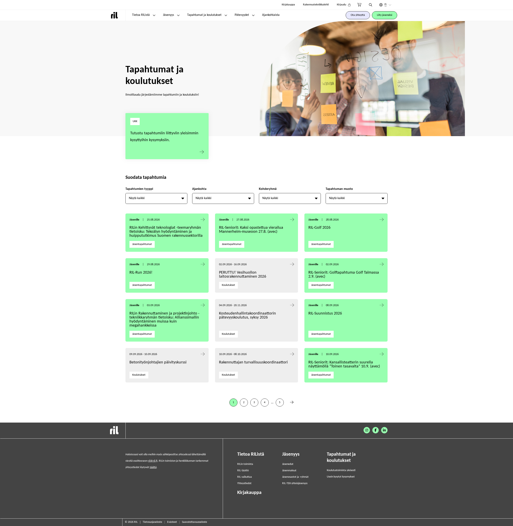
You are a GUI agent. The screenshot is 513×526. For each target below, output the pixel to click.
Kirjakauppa (288, 4)
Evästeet (172, 522)
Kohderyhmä (268, 189)
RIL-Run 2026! (140, 273)
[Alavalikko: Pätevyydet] (253, 15)
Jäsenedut (287, 464)
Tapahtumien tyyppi (139, 189)
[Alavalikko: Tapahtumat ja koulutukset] (225, 15)
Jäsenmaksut (289, 470)
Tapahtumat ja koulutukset (204, 15)
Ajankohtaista (271, 15)
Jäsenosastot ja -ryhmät (295, 476)
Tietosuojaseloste (152, 522)
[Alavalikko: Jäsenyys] (178, 15)
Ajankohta (199, 189)
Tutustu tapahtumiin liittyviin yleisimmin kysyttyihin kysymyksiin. (164, 136)
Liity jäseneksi (384, 15)
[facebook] (375, 430)
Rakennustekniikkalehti (316, 4)
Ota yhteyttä (358, 15)
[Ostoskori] (359, 4)
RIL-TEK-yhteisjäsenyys (294, 483)
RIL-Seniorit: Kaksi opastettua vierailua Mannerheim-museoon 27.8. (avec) (251, 230)
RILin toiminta (245, 464)
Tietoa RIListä (141, 15)
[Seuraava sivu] (292, 403)
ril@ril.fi (152, 460)
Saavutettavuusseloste (194, 522)
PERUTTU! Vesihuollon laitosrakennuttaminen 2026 (242, 275)
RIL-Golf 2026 (319, 228)
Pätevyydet (242, 15)
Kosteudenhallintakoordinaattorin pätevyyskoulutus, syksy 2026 (247, 316)
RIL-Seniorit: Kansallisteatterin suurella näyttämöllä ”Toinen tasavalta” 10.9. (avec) (344, 364)
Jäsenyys (168, 15)
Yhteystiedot (244, 483)
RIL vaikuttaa (244, 476)
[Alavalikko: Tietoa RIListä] (154, 15)
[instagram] (367, 430)
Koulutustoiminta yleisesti (341, 470)
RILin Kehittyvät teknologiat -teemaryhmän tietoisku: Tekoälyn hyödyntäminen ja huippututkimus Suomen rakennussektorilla (166, 232)
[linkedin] (384, 430)
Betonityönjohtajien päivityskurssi (158, 362)
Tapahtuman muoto (339, 189)
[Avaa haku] (370, 4)
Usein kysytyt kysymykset (341, 476)
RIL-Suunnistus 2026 (325, 314)
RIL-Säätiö (243, 470)
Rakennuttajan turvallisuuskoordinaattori (253, 362)
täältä (153, 467)
